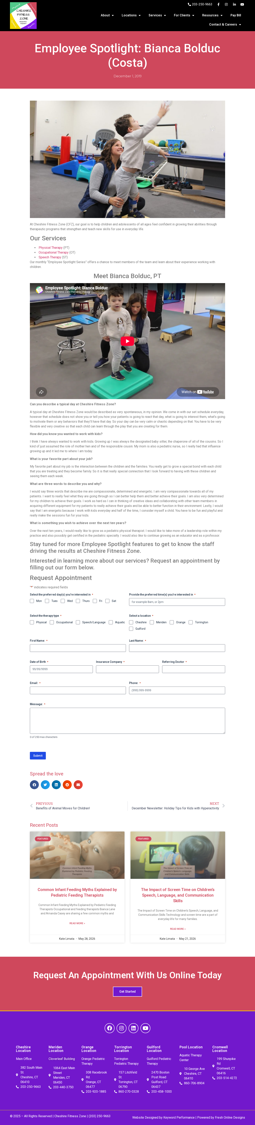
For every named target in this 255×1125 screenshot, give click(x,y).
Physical (41, 622)
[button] (34, 784)
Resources (210, 15)
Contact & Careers (223, 24)
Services (155, 15)
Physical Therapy (51, 248)
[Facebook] (110, 1028)
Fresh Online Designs (230, 1117)
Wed (70, 601)
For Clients (182, 15)
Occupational (64, 622)
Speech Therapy (50, 257)
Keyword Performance (179, 1117)
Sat (114, 601)
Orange (180, 622)
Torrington (201, 622)
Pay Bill (235, 15)
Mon (39, 601)
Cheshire (141, 622)
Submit (37, 755)
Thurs (86, 601)
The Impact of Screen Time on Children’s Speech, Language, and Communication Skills (178, 895)
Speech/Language (94, 622)
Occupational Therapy (54, 252)
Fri (100, 601)
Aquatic (120, 622)
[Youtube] (145, 1028)
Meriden (161, 622)
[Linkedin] (133, 1028)
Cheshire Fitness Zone (70, 1116)
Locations (129, 15)
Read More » (77, 923)
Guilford (140, 628)
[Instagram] (122, 1028)
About (105, 15)
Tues (54, 601)
